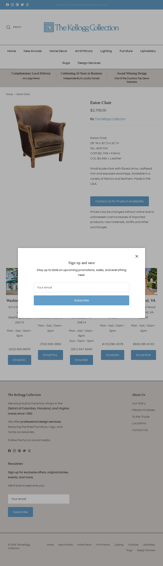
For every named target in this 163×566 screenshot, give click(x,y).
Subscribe (81, 300)
